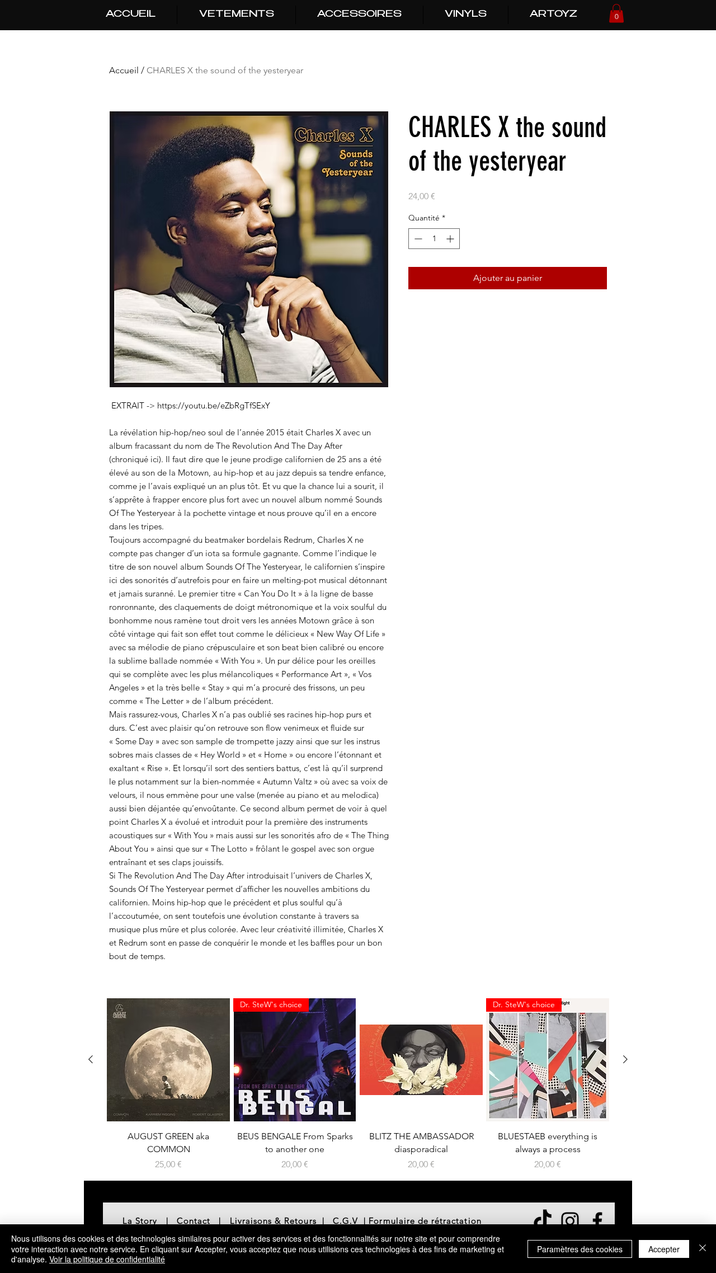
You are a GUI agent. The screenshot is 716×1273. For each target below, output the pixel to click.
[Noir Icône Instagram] (570, 1221)
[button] (616, 13)
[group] (358, 1085)
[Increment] (451, 238)
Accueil (124, 70)
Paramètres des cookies (580, 1249)
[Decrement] (417, 238)
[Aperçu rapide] (168, 1059)
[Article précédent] (90, 1059)
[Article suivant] (625, 1059)
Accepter (664, 1249)
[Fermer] (702, 1248)
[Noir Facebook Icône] (597, 1221)
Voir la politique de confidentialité (107, 1259)
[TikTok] (542, 1221)
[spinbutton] (434, 238)
